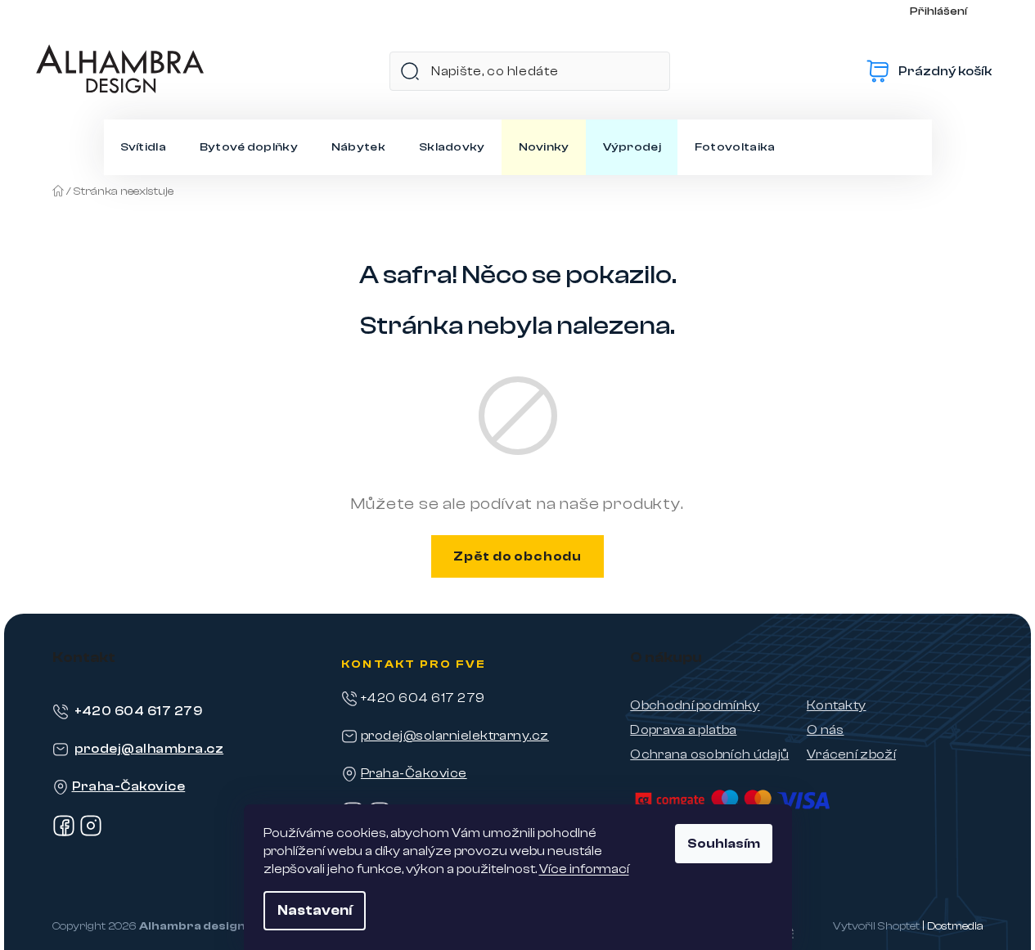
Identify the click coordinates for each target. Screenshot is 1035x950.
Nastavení (314, 910)
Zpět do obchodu (517, 556)
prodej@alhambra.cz (149, 748)
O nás (825, 730)
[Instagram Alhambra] (90, 833)
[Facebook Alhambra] (63, 833)
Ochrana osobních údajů (709, 754)
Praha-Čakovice (129, 786)
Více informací (584, 869)
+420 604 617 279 (138, 711)
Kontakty (836, 705)
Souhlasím (723, 843)
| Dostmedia (952, 926)
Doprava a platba (683, 730)
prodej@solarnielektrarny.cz (455, 735)
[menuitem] (143, 147)
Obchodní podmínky (694, 705)
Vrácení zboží (851, 754)
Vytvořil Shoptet (876, 926)
